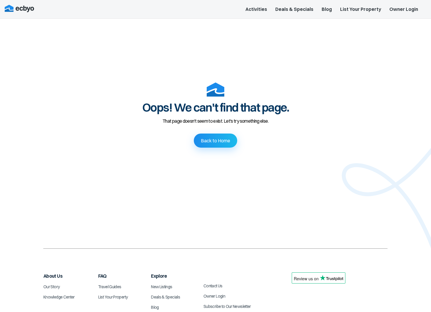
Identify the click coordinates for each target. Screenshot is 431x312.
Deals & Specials (294, 9)
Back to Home (215, 141)
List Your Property (360, 9)
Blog (327, 9)
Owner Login (403, 9)
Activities (256, 9)
